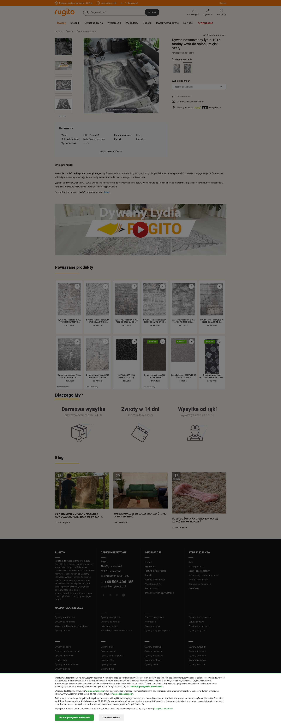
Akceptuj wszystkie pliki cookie (74, 717)
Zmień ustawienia (111, 717)
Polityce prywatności (163, 708)
